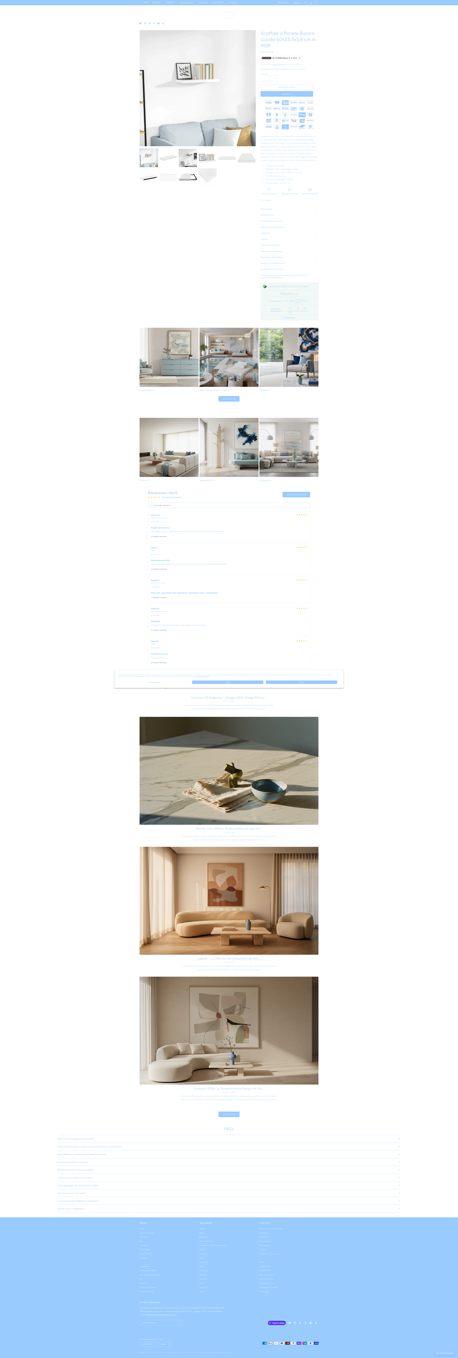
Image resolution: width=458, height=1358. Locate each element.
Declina (301, 682)
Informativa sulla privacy (202, 676)
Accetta (228, 682)
